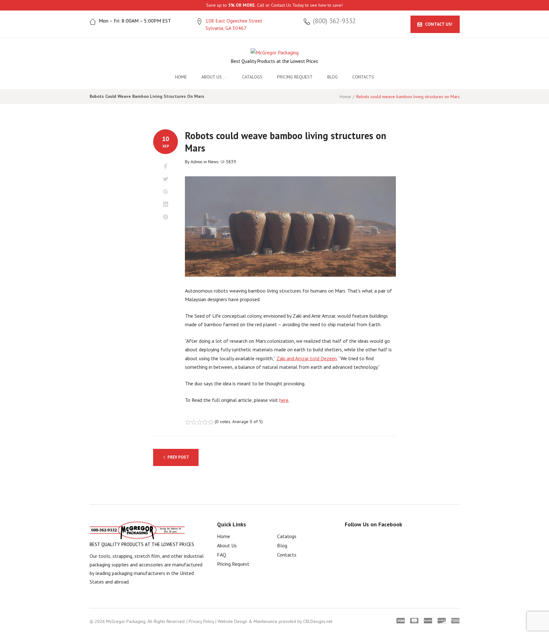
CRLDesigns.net (317, 621)
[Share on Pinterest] (165, 217)
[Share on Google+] (165, 192)
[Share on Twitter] (165, 179)
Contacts (363, 77)
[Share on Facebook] (165, 166)
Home (181, 77)
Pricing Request (295, 77)
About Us (211, 77)
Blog (332, 77)
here (283, 400)
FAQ (221, 554)
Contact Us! (438, 24)
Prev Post (178, 457)
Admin (196, 162)
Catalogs (252, 77)
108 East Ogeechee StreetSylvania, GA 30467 (234, 24)
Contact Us (281, 5)
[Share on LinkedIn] (165, 204)
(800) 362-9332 (334, 21)
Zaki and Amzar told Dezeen (306, 358)
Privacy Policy (201, 621)
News (213, 162)
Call (260, 5)
